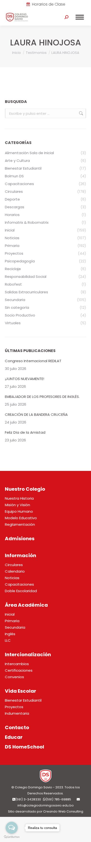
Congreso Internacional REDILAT (33, 360)
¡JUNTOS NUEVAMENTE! (24, 378)
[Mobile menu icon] (79, 17)
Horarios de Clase (48, 4)
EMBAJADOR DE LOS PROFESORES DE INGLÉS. (42, 396)
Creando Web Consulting (63, 811)
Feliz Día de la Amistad (25, 432)
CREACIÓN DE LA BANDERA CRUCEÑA (36, 414)
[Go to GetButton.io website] (11, 837)
